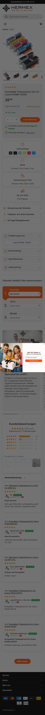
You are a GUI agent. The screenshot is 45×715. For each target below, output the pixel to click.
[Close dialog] (44, 343)
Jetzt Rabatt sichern (34, 360)
